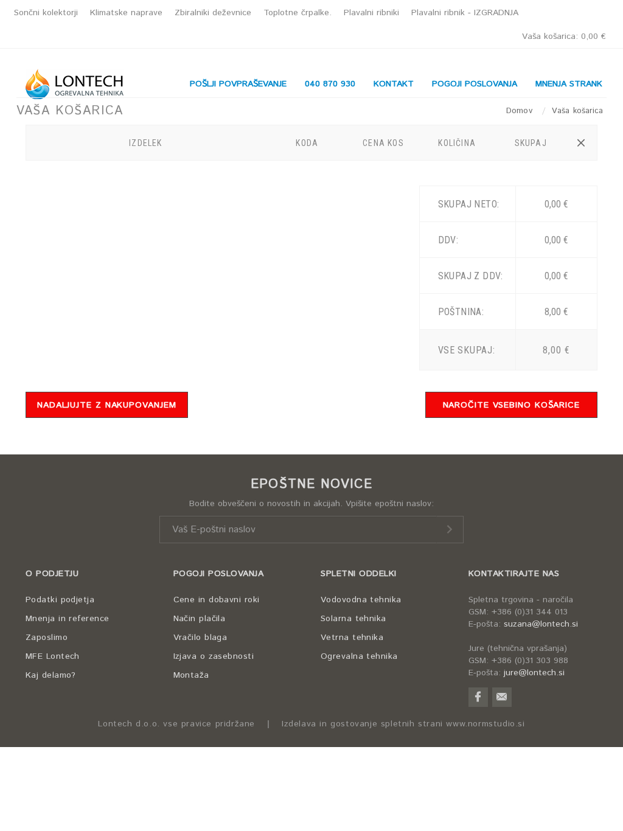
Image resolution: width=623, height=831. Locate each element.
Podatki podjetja (60, 600)
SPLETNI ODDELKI (359, 574)
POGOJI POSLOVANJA (218, 574)
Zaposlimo (47, 637)
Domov (520, 111)
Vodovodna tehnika (361, 600)
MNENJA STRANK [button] (568, 84)
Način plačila (199, 619)
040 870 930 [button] (330, 84)
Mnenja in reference (68, 619)
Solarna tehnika (353, 619)
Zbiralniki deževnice (213, 13)
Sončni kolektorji (46, 13)
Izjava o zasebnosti (213, 656)
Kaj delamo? (51, 675)
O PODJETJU (52, 574)
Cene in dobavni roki (216, 600)
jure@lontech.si (534, 673)
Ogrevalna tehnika (359, 656)
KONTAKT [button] (394, 84)
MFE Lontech (53, 656)
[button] (581, 143)
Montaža (191, 675)
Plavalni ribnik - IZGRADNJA (464, 13)
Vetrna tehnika (352, 637)
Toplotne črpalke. (297, 13)
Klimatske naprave (126, 13)
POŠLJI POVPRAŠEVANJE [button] (238, 84)
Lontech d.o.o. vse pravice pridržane (176, 724)
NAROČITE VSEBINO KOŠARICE (511, 405)
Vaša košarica (564, 36)
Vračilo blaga (200, 637)
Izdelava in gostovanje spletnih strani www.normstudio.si (403, 724)
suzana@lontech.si (541, 624)
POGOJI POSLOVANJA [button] (474, 84)
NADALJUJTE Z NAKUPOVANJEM (106, 405)
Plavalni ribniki (371, 13)
